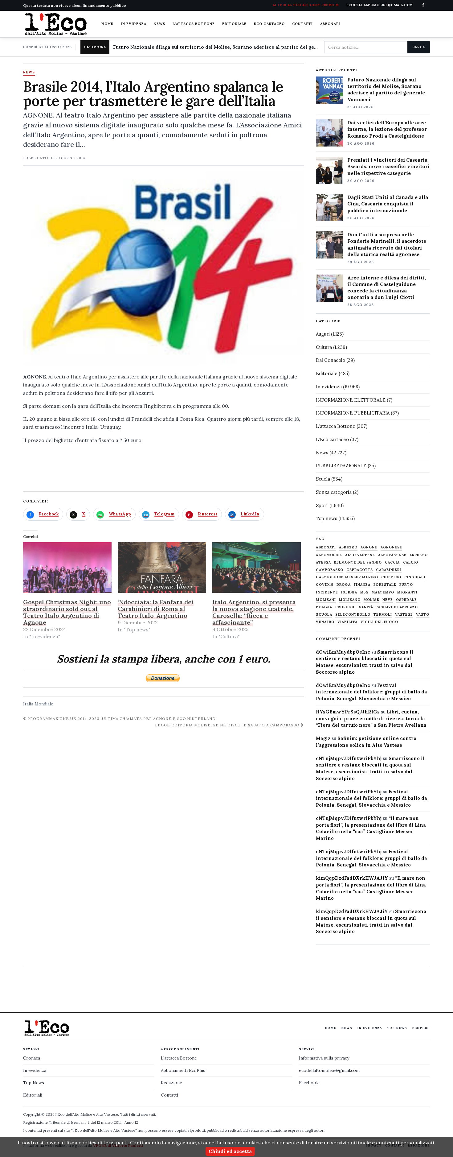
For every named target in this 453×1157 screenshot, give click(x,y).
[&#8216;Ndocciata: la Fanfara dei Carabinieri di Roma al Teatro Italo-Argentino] (162, 567)
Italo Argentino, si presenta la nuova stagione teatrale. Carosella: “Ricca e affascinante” (254, 612)
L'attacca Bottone (194, 24)
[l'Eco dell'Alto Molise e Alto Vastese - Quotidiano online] (55, 24)
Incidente (327, 592)
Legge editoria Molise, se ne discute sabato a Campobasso (228, 725)
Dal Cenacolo (330, 360)
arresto (419, 555)
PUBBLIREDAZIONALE (341, 466)
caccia (392, 562)
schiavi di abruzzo (397, 607)
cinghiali (415, 577)
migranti (407, 592)
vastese (404, 615)
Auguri (323, 334)
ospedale (406, 600)
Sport (322, 505)
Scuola (323, 479)
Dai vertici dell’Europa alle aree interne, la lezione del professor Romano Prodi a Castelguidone (387, 128)
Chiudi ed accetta (230, 1151)
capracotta (359, 570)
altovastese (392, 555)
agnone (369, 547)
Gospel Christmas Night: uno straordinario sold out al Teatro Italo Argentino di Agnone (67, 612)
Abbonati (330, 24)
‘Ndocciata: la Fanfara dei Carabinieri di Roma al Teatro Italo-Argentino (156, 608)
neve (387, 600)
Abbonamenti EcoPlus (183, 1070)
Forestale (384, 585)
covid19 (324, 585)
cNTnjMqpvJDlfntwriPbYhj (349, 758)
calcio (410, 562)
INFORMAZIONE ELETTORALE (351, 400)
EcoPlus (421, 1028)
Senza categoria (334, 492)
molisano (350, 600)
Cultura (324, 347)
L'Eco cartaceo (332, 439)
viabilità (347, 622)
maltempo (383, 592)
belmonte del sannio (358, 562)
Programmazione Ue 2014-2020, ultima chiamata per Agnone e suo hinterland (121, 718)
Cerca (418, 47)
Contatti (302, 24)
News (159, 24)
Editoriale (234, 24)
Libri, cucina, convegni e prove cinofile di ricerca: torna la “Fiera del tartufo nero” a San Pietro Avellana (371, 718)
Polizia (324, 607)
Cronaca (31, 1058)
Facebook (309, 1082)
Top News (397, 1028)
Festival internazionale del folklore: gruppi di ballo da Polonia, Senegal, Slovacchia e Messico (371, 692)
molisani (326, 600)
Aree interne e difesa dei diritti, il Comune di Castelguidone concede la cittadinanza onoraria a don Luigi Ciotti (386, 287)
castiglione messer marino (347, 577)
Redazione (171, 1082)
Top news (326, 518)
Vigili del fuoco (379, 622)
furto (406, 585)
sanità (366, 607)
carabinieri (388, 570)
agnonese (391, 547)
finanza (362, 585)
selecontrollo (352, 615)
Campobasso (329, 570)
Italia (28, 704)
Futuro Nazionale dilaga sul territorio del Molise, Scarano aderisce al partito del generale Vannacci (216, 47)
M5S (364, 592)
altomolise (329, 555)
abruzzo (348, 547)
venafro (325, 622)
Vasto (423, 615)
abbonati (326, 547)
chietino (391, 577)
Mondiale (44, 704)
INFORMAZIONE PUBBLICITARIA (353, 413)
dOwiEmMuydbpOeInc (343, 652)
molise (371, 600)
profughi (345, 607)
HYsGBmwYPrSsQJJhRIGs (348, 712)
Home (107, 24)
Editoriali (32, 1095)
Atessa (323, 562)
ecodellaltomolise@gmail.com (329, 1070)
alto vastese (360, 555)
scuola (324, 615)
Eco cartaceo (269, 24)
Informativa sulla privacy (324, 1058)
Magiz (323, 738)
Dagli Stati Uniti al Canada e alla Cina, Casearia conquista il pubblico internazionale (387, 203)
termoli (382, 615)
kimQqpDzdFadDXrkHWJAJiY (352, 878)
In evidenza (133, 24)
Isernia (349, 592)
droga (344, 585)
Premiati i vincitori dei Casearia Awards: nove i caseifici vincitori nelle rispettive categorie (388, 166)
